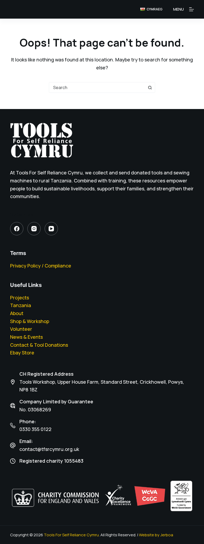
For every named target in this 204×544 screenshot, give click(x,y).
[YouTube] (51, 228)
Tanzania (20, 305)
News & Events (26, 337)
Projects (19, 297)
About (16, 313)
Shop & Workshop (29, 321)
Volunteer (21, 329)
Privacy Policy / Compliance (40, 265)
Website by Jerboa (156, 535)
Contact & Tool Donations (39, 345)
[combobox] (97, 87)
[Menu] (191, 9)
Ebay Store (22, 352)
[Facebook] (16, 228)
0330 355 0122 (35, 429)
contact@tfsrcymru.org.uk (49, 449)
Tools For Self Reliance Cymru (71, 535)
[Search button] (150, 87)
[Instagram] (34, 228)
